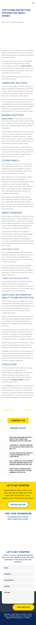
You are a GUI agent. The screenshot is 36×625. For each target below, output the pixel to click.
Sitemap (27, 617)
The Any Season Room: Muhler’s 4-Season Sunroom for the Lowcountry (21, 454)
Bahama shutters (7, 118)
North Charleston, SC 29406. (18, 519)
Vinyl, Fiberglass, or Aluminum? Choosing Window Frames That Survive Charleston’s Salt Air (21, 462)
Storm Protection (17, 22)
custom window (26, 66)
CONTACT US (18, 420)
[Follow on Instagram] (27, 621)
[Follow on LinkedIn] (8, 621)
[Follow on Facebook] (12, 621)
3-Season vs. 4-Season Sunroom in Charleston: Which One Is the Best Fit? (21, 446)
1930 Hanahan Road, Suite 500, (18, 517)
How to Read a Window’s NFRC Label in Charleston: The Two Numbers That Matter (20, 470)
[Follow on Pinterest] (19, 621)
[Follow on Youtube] (16, 621)
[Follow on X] (23, 621)
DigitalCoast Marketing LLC (14, 617)
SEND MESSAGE (23, 607)
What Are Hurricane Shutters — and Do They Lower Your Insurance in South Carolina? (21, 439)
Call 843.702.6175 (18, 505)
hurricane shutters (17, 379)
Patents (23, 614)
